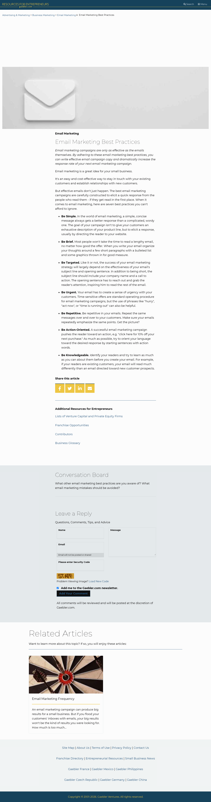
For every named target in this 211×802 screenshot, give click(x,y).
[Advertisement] (105, 42)
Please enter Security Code (74, 562)
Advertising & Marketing (16, 15)
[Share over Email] (90, 388)
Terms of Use (101, 748)
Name (61, 530)
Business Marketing (43, 15)
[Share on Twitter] (69, 388)
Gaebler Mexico (102, 769)
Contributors (64, 434)
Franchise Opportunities (72, 425)
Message (115, 530)
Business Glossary (67, 443)
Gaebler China (137, 780)
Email (61, 544)
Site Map (68, 748)
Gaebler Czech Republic (81, 780)
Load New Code (99, 581)
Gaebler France (78, 769)
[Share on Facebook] (59, 388)
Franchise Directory (69, 758)
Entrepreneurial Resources (104, 758)
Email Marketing (66, 15)
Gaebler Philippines (129, 769)
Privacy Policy (121, 748)
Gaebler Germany (112, 780)
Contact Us (141, 748)
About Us (83, 748)
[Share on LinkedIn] (79, 388)
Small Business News (140, 758)
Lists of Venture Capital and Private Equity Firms (89, 416)
